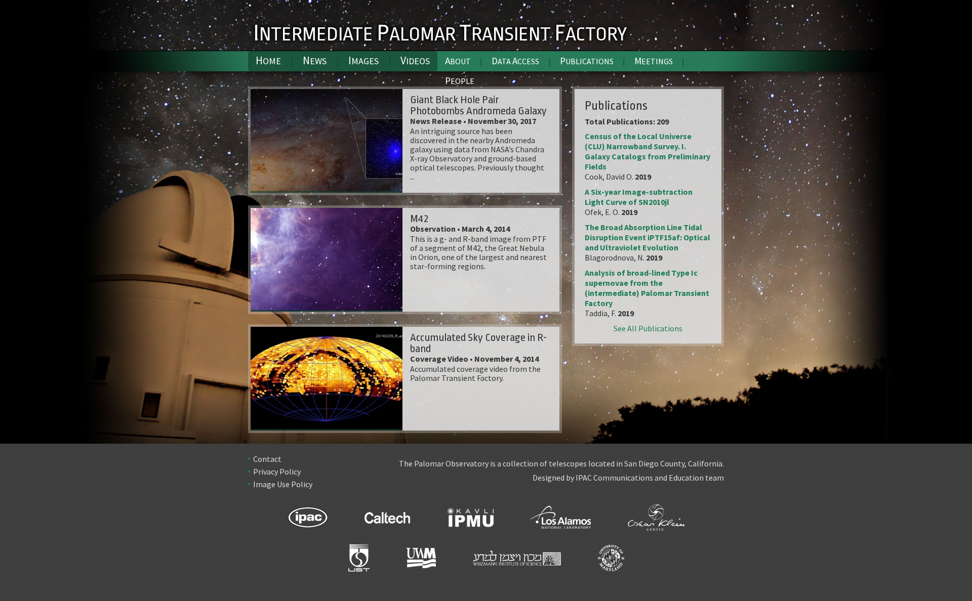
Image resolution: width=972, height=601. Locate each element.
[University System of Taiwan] (359, 562)
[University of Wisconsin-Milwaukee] (421, 562)
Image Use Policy (282, 484)
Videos (415, 60)
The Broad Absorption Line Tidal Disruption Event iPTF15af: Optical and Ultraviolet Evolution (647, 237)
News (315, 60)
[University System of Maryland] (611, 562)
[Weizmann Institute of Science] (517, 562)
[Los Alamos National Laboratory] (561, 522)
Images (363, 60)
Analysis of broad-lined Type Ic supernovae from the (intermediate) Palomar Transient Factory (647, 288)
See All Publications (648, 328)
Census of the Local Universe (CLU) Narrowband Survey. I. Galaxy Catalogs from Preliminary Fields (647, 151)
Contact (267, 459)
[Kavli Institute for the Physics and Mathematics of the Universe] (470, 522)
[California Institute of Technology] (387, 522)
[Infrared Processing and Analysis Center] (307, 522)
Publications (587, 61)
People (459, 80)
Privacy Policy (277, 471)
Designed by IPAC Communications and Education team (628, 478)
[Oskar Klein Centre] (656, 522)
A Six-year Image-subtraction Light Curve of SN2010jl (639, 197)
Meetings (653, 61)
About (458, 61)
